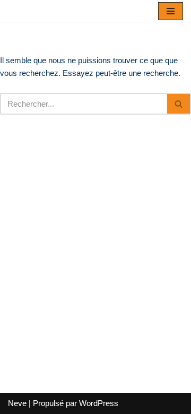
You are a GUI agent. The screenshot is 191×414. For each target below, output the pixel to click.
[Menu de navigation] (170, 11)
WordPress (98, 403)
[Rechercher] (179, 104)
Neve (17, 403)
